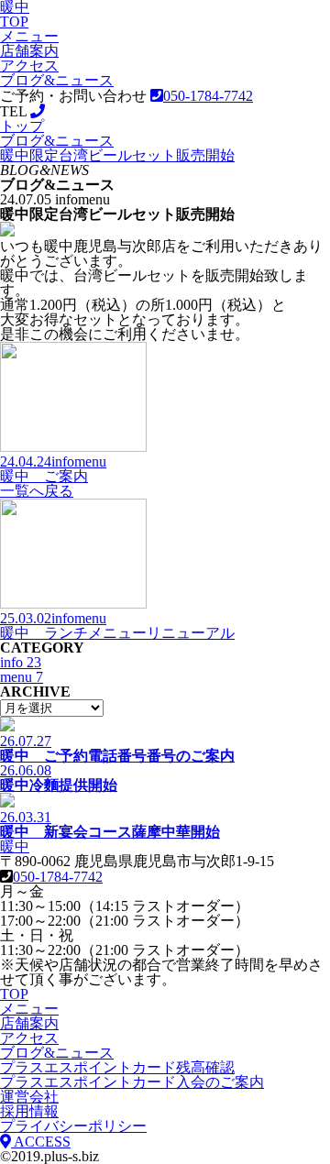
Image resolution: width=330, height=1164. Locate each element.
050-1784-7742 (58, 876)
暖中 (14, 846)
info (20, 662)
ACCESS (41, 1141)
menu (21, 677)
